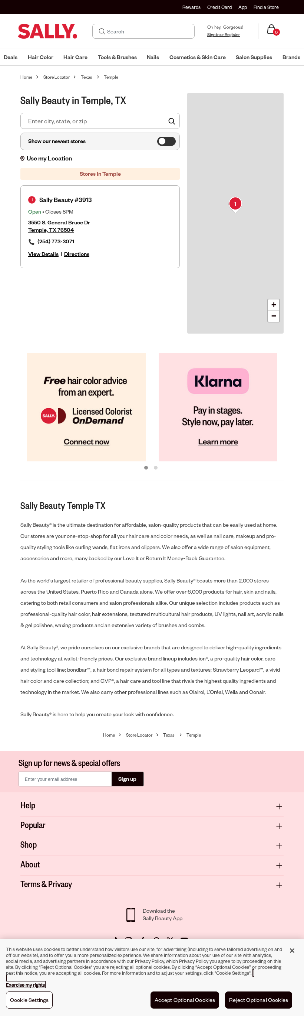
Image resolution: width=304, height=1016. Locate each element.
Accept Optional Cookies (185, 999)
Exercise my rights (25, 985)
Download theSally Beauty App (162, 914)
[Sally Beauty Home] (47, 31)
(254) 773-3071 (55, 241)
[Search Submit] (102, 31)
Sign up (127, 778)
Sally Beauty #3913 (65, 200)
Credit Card (219, 7)
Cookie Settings (29, 999)
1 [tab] (146, 468)
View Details (43, 253)
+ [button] (273, 304)
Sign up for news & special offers (69, 762)
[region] (152, 977)
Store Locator (56, 77)
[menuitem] (10, 57)
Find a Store (266, 7)
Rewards (191, 7)
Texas (86, 77)
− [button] (273, 316)
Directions (76, 253)
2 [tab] (156, 468)
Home (26, 77)
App (242, 7)
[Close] (292, 950)
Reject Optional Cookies (258, 999)
